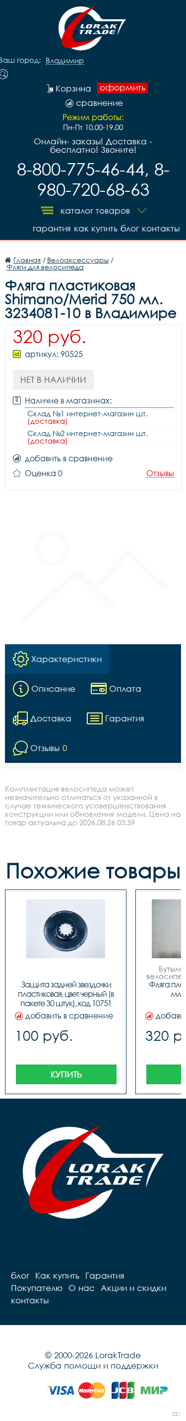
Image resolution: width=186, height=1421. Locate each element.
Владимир (65, 61)
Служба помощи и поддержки (93, 1365)
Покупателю (36, 1288)
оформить (122, 87)
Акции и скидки (133, 1288)
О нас (81, 1288)
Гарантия (52, 228)
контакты (161, 228)
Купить (66, 1074)
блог (130, 228)
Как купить (96, 228)
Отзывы (160, 473)
